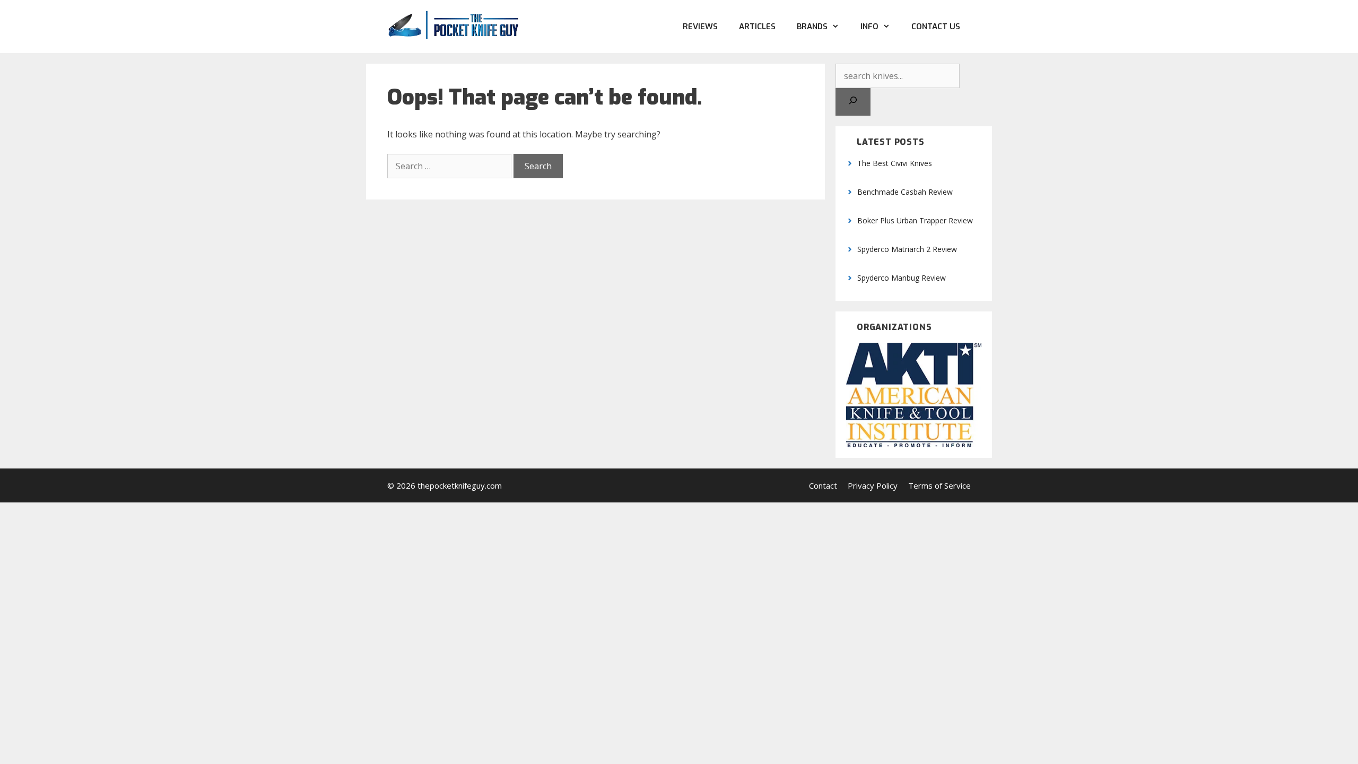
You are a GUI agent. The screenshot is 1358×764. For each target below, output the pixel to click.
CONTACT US (935, 26)
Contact (823, 485)
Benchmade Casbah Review (905, 192)
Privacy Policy (873, 485)
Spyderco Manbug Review (901, 278)
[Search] (852, 102)
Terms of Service (939, 485)
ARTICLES (757, 26)
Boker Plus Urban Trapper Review (915, 220)
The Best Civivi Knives (894, 163)
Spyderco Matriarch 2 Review (907, 249)
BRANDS (812, 26)
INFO (869, 26)
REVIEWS (700, 26)
